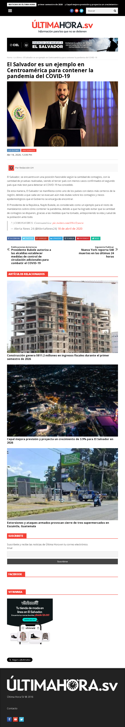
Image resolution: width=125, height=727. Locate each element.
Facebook (15, 238)
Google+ (43, 238)
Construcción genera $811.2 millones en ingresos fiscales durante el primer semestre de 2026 (58, 357)
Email (9, 548)
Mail (97, 238)
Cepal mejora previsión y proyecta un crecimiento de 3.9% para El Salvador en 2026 (60, 440)
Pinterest (84, 238)
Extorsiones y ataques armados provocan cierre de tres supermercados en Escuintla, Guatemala (58, 524)
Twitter (29, 238)
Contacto (12, 708)
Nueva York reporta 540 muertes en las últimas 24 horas (96, 252)
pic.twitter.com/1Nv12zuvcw (68, 223)
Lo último (18, 57)
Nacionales (29, 150)
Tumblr (70, 238)
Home (9, 57)
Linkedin (57, 238)
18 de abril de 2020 (70, 228)
